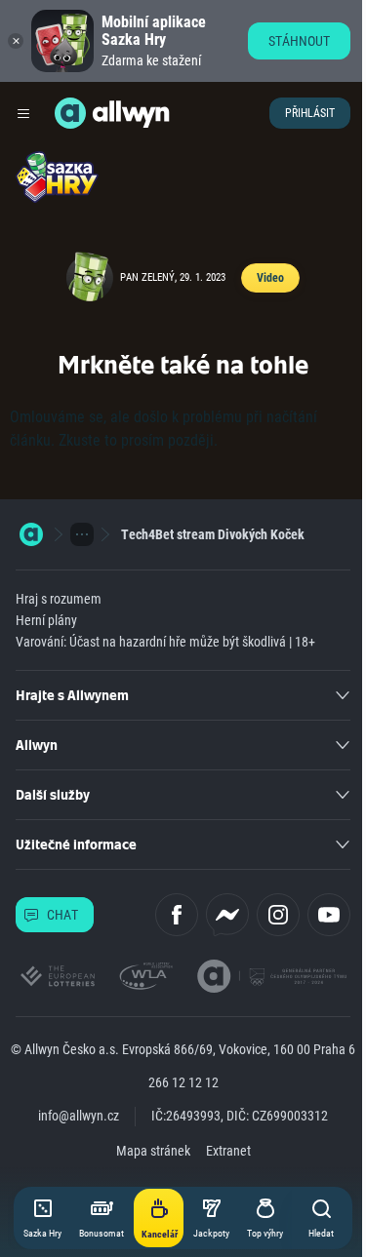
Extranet (228, 1151)
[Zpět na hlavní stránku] (70, 113)
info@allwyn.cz (78, 1115)
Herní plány (46, 620)
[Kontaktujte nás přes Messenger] (227, 914)
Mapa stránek (153, 1151)
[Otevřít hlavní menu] (23, 113)
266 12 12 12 (183, 1082)
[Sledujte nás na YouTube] (328, 914)
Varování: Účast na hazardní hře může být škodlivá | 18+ (165, 641)
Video (270, 278)
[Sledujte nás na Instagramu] (278, 914)
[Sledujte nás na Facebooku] (176, 914)
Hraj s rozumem (59, 599)
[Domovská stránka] (31, 534)
